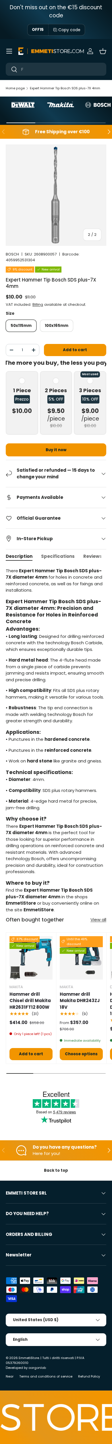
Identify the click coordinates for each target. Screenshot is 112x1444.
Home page (15, 88)
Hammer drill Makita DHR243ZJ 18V (80, 1000)
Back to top (56, 1170)
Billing (37, 304)
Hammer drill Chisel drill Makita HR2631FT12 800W (30, 1000)
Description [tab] (19, 556)
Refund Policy (89, 1376)
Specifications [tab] (58, 556)
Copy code (69, 30)
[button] (102, 51)
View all (98, 920)
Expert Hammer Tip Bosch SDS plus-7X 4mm (65, 88)
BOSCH (12, 254)
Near (9, 1376)
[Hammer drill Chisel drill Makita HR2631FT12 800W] (31, 958)
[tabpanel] (56, 740)
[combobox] (56, 69)
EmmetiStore (29, 1358)
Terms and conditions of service (45, 1376)
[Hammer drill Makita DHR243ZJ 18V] (81, 958)
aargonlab (37, 1367)
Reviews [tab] (92, 556)
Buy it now (56, 450)
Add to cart (75, 350)
